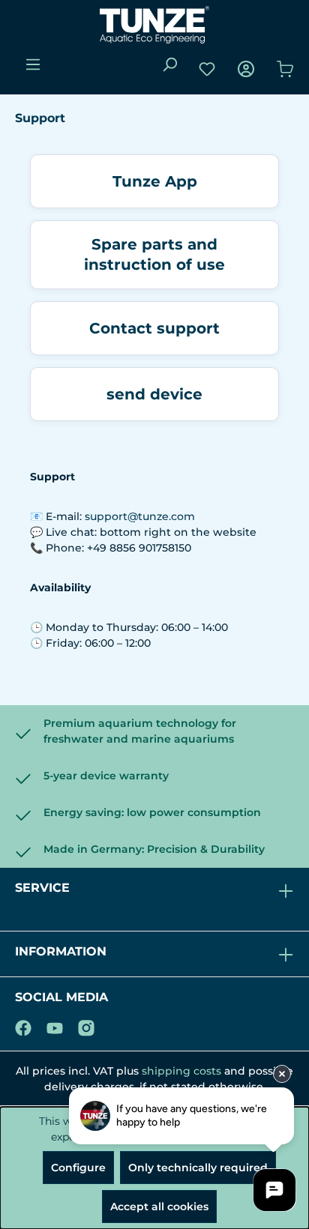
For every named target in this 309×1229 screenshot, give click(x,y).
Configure (78, 1167)
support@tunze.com (140, 516)
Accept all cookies (159, 1206)
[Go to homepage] (154, 24)
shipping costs (181, 1071)
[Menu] (33, 64)
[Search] (170, 64)
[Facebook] (23, 1025)
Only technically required (198, 1167)
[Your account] (246, 68)
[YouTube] (54, 1025)
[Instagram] (86, 1025)
